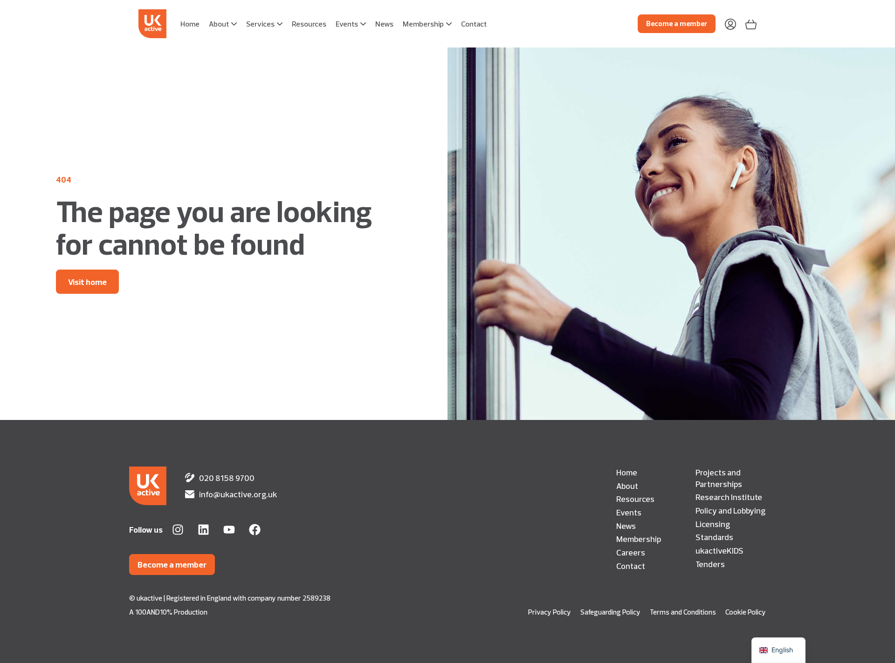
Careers (630, 552)
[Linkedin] (203, 529)
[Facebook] (255, 529)
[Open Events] (363, 23)
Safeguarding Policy (610, 612)
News (626, 526)
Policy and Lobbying (730, 510)
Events (628, 512)
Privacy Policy (549, 612)
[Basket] (751, 23)
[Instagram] (178, 529)
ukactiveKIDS (719, 550)
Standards (714, 537)
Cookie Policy (745, 612)
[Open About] (234, 23)
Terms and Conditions (683, 612)
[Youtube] (229, 529)
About (627, 485)
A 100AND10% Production (168, 612)
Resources (635, 499)
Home (626, 472)
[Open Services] (279, 23)
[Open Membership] (449, 23)
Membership (638, 539)
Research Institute (728, 497)
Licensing (712, 524)
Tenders (710, 564)
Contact (630, 566)
